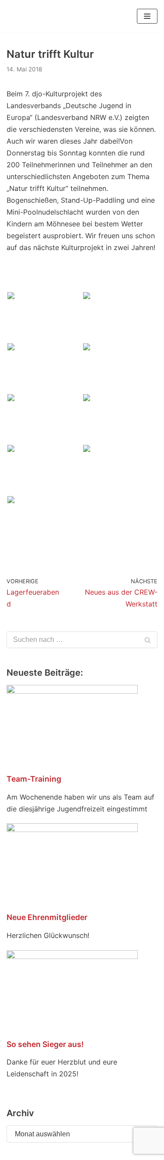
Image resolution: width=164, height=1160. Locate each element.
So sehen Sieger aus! (45, 1044)
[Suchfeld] (147, 639)
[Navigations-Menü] (147, 16)
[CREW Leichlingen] (20, 16)
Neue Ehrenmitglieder (47, 917)
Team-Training (34, 778)
